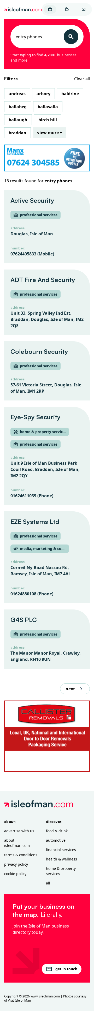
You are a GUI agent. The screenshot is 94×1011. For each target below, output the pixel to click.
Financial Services (61, 849)
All (48, 883)
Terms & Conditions (20, 854)
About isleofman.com (17, 843)
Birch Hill (47, 120)
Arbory (43, 94)
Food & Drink (57, 830)
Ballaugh (18, 120)
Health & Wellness (61, 859)
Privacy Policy (16, 864)
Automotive (56, 840)
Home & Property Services (61, 871)
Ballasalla (48, 107)
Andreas (17, 94)
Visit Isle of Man (19, 1000)
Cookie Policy (15, 873)
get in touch (66, 968)
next (70, 689)
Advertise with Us (19, 830)
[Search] (71, 36)
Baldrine (70, 94)
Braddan (17, 133)
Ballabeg (18, 107)
